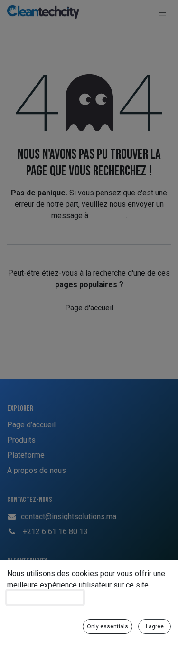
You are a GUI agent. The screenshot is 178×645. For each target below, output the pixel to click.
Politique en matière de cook (45, 597)
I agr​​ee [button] (155, 626)
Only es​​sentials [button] (107, 626)
